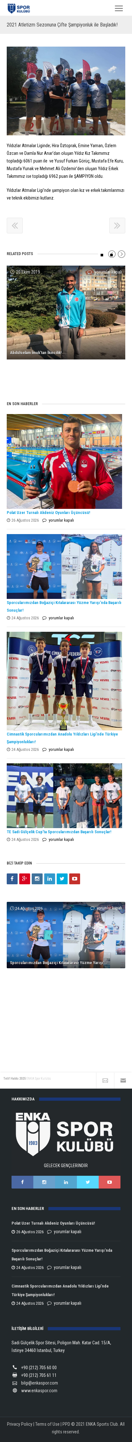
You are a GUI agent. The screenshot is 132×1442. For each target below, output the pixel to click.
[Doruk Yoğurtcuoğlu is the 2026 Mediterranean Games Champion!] (66, 973)
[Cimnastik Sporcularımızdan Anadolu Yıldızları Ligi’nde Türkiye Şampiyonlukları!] (64, 681)
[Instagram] (37, 878)
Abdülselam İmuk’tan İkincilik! (36, 352)
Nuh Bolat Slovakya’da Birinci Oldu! (40, 376)
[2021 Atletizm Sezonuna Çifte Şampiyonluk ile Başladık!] (66, 91)
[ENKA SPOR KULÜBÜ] (19, 8)
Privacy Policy (19, 1424)
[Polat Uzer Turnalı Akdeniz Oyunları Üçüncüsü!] (64, 461)
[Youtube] (74, 878)
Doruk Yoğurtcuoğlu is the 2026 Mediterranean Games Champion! (68, 1038)
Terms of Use (47, 1424)
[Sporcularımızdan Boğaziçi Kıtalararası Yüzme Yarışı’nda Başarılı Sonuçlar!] (64, 566)
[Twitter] (62, 878)
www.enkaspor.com (39, 1390)
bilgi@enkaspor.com (39, 1382)
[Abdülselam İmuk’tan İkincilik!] (66, 312)
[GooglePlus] (24, 878)
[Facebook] (12, 878)
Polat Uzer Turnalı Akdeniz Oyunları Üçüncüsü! (48, 512)
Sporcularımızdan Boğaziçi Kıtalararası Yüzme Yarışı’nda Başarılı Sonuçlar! (68, 962)
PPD (66, 1424)
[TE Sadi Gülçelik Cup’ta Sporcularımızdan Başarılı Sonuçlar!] (64, 795)
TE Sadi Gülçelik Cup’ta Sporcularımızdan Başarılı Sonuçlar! (59, 831)
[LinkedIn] (49, 878)
